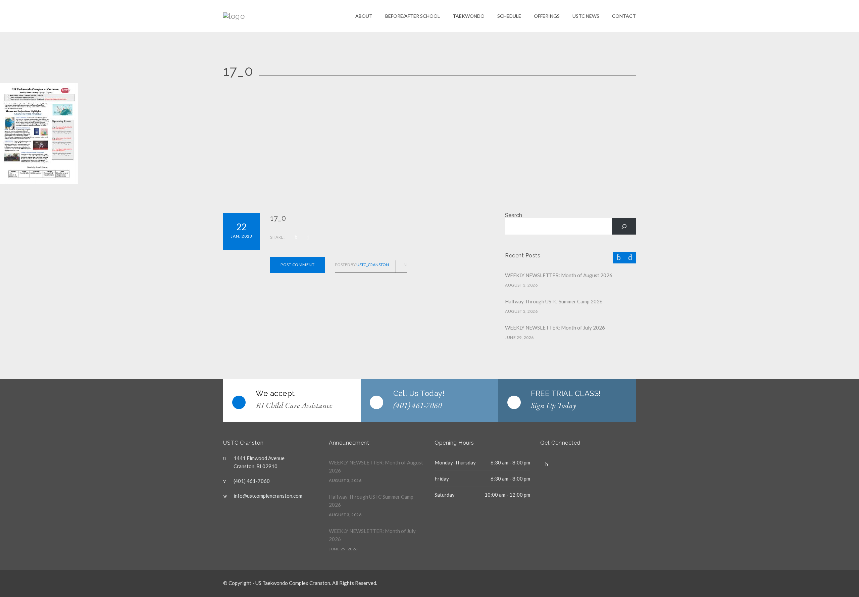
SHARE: (277, 237)
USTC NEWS (585, 16)
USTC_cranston (372, 264)
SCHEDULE (509, 16)
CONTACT (624, 16)
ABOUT (363, 16)
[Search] (624, 226)
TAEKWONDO (469, 16)
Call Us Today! (419, 393)
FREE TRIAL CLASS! (566, 393)
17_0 (278, 218)
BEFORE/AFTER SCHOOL (412, 16)
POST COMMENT (297, 264)
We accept (275, 393)
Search (513, 215)
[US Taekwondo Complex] (289, 16)
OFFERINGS (547, 16)
